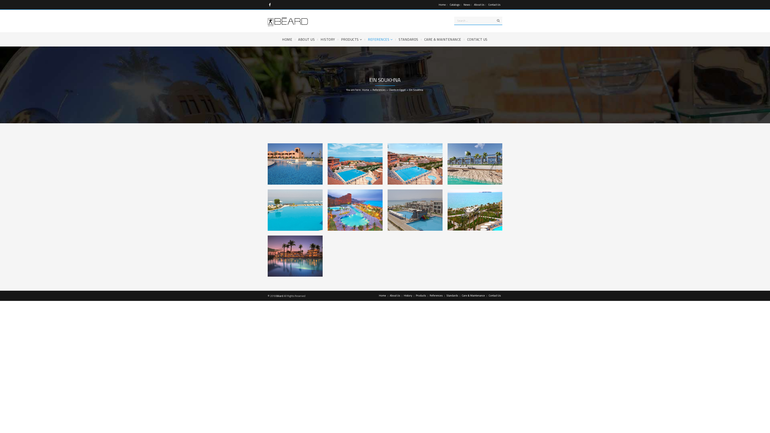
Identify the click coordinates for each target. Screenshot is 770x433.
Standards (452, 295)
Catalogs (455, 4)
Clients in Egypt (397, 89)
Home (442, 4)
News (467, 4)
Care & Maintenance (473, 295)
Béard (279, 295)
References (379, 89)
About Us (479, 4)
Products (421, 295)
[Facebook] (270, 4)
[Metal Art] (288, 22)
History (408, 295)
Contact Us (494, 4)
